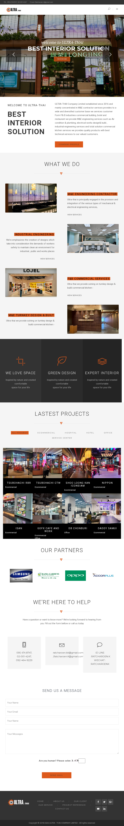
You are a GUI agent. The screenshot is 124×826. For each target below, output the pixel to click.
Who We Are (62, 59)
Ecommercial (11, 487)
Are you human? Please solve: (55, 760)
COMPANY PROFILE (69, 144)
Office (37, 538)
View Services (74, 214)
